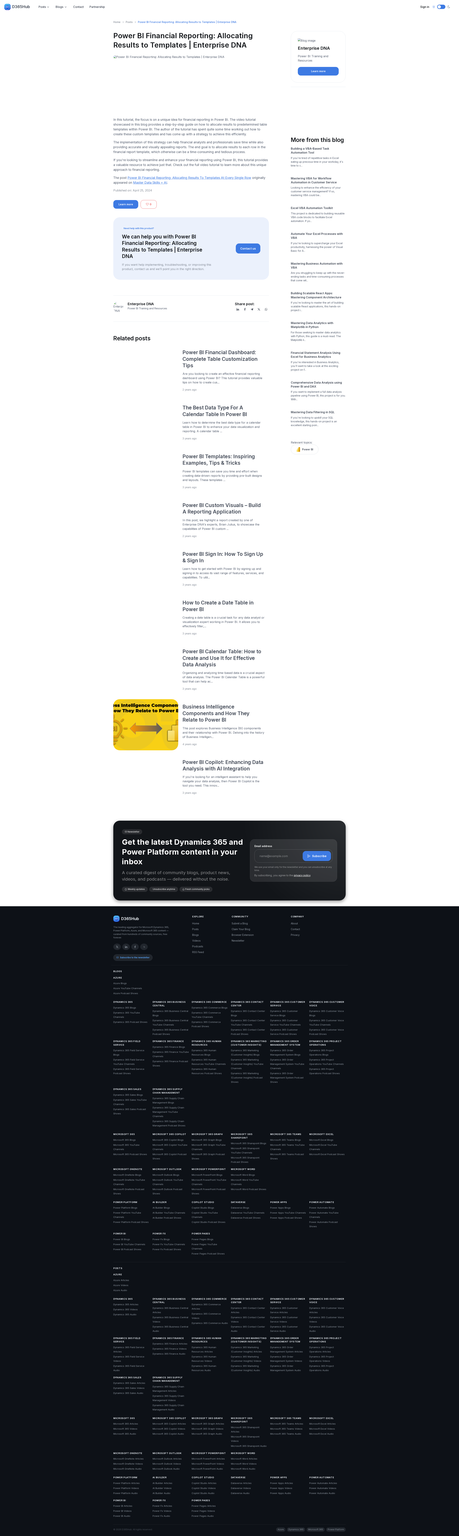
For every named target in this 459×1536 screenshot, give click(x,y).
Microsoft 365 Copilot (169, 1134)
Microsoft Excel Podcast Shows (327, 1154)
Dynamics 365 (123, 1001)
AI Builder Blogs (161, 1207)
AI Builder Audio (161, 1493)
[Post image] (145, 370)
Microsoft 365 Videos (125, 1428)
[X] (259, 309)
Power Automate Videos (322, 1488)
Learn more (126, 204)
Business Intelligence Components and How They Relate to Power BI (216, 713)
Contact (78, 7)
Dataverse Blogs (240, 1207)
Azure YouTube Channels (127, 988)
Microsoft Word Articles (244, 1458)
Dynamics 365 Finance (168, 1041)
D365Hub (21, 6)
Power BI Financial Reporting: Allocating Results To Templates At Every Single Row (189, 178)
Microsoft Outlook (167, 1169)
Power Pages (201, 1233)
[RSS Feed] (144, 947)
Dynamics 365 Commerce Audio (210, 1323)
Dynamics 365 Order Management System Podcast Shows (287, 1077)
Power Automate (321, 1202)
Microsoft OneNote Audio (127, 1468)
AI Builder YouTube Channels (169, 1212)
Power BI (307, 449)
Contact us (248, 248)
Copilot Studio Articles (204, 1483)
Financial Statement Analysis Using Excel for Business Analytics (315, 354)
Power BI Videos (122, 1510)
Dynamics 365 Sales (127, 1089)
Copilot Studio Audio (203, 1493)
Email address (263, 846)
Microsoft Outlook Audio (166, 1468)
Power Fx (159, 1233)
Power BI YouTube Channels (129, 1244)
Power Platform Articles (126, 1483)
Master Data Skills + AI (150, 182)
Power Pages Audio (203, 1515)
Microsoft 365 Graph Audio (207, 1433)
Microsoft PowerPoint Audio (207, 1468)
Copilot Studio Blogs (203, 1207)
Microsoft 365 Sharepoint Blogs (248, 1143)
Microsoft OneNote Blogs (127, 1174)
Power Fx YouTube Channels (169, 1244)
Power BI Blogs (121, 1239)
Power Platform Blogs (125, 1207)
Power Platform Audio (125, 1493)
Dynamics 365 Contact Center (247, 1003)
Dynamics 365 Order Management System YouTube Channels (287, 1064)
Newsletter (238, 940)
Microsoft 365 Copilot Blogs (168, 1139)
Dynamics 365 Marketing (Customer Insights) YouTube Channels (247, 1064)
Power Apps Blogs (280, 1207)
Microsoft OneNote (127, 1169)
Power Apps (278, 1202)
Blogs (59, 7)
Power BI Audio (121, 1515)
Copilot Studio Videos (204, 1488)
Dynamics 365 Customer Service (287, 1003)
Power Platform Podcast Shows (131, 1222)
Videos (196, 940)
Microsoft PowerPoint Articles (208, 1458)
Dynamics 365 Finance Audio (169, 1353)
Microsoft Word (243, 1169)
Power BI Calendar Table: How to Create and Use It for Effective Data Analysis (222, 658)
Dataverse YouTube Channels (247, 1212)
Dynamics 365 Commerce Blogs (210, 1007)
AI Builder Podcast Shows (167, 1217)
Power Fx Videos (162, 1510)
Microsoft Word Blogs (243, 1174)
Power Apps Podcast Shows (286, 1217)
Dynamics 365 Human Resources (206, 1043)
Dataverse (238, 1202)
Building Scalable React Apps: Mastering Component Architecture (316, 295)
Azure (117, 977)
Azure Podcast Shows (125, 993)
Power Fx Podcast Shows (167, 1249)
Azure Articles (121, 1280)
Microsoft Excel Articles (322, 1423)
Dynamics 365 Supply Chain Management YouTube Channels (168, 1112)
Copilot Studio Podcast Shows (208, 1222)
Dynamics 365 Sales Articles (129, 1383)
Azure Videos (120, 1285)
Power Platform (125, 1202)
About (294, 923)
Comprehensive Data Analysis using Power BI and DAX (316, 384)
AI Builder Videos (162, 1488)
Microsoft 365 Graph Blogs (207, 1139)
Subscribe (319, 856)
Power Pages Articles (204, 1505)
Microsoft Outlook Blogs (166, 1174)
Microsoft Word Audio (243, 1468)
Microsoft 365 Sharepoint (241, 1136)
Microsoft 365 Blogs (124, 1139)
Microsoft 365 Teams (285, 1134)
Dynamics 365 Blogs (124, 1007)
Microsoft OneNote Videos (128, 1463)
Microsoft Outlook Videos (167, 1463)
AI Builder (160, 1202)
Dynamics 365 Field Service (126, 1043)
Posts (42, 7)
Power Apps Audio (280, 1493)
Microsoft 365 (124, 1134)
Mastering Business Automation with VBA (317, 265)
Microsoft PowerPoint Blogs (207, 1174)
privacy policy (302, 875)
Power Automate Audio (322, 1493)
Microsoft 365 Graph (207, 1134)
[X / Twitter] (117, 947)
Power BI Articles (122, 1505)
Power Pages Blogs (202, 1239)
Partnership (97, 7)
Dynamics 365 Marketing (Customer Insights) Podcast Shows (247, 1077)
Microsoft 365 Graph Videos (207, 1428)
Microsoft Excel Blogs (321, 1139)
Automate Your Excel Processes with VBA (317, 236)
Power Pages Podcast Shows (208, 1253)
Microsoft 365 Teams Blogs (285, 1139)
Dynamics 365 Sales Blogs (128, 1094)
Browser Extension (243, 934)
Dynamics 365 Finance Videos (170, 1348)
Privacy (295, 934)
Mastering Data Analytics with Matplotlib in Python (312, 325)
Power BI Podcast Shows (127, 1249)
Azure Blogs (120, 983)
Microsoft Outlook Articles (167, 1458)
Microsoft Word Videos (244, 1463)
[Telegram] (252, 309)
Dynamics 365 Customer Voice (326, 1003)
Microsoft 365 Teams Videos (286, 1428)
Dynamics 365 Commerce (209, 1001)
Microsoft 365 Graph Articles (208, 1423)
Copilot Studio (203, 1202)
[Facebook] (245, 309)
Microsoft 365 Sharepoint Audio (249, 1445)
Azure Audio (120, 1290)
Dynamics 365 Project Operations (325, 1043)
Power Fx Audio (161, 1515)
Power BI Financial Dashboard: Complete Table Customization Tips (220, 359)
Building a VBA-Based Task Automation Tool (310, 150)
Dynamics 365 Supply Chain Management (168, 1091)
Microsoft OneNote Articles (128, 1458)
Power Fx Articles (162, 1505)
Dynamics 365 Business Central (169, 1003)
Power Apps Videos (281, 1488)
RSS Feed (198, 952)
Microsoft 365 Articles (125, 1423)
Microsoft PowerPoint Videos (208, 1463)
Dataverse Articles (241, 1483)
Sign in (424, 7)
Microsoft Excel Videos (322, 1428)
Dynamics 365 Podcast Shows (130, 1022)
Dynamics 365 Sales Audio (128, 1393)
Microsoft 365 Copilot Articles (169, 1423)
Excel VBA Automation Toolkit (312, 208)
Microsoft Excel (321, 1134)
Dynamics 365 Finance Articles (170, 1343)
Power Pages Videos (203, 1510)
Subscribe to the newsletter (135, 957)
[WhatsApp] (266, 309)
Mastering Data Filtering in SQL (313, 412)
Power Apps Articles (281, 1483)
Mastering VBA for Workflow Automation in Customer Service (314, 180)
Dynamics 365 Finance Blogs (169, 1046)
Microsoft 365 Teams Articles (286, 1423)
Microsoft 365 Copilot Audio (168, 1433)
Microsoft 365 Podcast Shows (130, 1154)
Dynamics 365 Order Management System (285, 1043)
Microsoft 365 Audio (124, 1433)
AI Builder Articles (162, 1483)
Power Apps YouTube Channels (288, 1212)
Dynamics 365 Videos (125, 1309)
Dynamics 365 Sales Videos (129, 1388)
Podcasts (197, 946)
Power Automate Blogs (322, 1207)
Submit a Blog (240, 923)
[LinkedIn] (238, 309)
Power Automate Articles (323, 1483)
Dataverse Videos (241, 1488)
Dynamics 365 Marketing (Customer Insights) (248, 1043)
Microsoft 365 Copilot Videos (169, 1428)
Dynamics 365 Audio (124, 1314)
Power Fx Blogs (161, 1239)
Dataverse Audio (240, 1493)
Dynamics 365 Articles (125, 1304)
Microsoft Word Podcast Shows (248, 1189)
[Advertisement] (191, 89)
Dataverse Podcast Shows (246, 1217)
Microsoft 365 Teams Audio (285, 1433)
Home (116, 22)
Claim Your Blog (241, 929)
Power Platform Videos (126, 1488)
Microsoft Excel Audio (321, 1433)
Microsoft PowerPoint (209, 1169)
